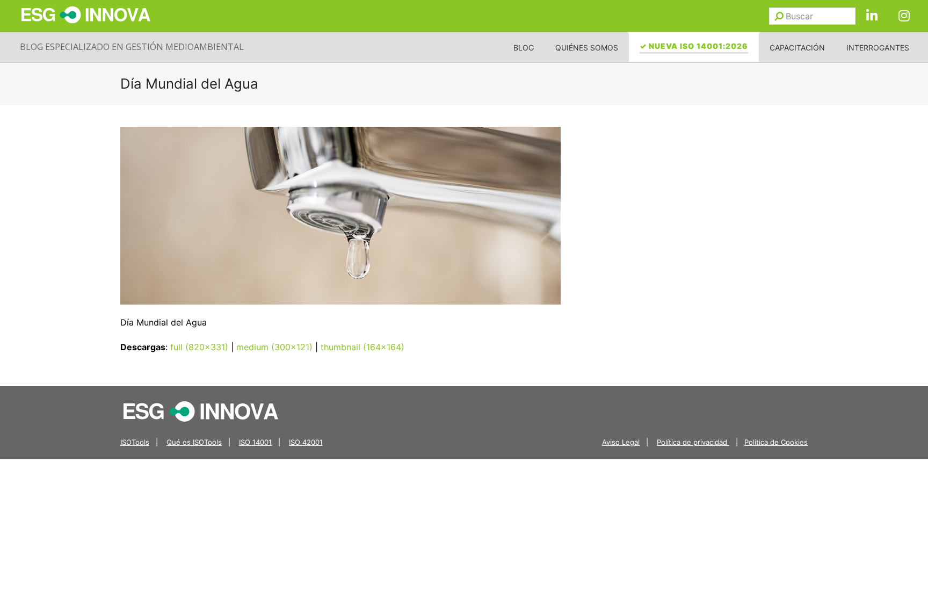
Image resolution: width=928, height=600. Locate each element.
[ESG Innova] (200, 411)
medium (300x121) (274, 347)
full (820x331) (199, 347)
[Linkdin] (872, 16)
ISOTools (134, 442)
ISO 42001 (306, 442)
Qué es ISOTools (194, 442)
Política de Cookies (776, 442)
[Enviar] (779, 16)
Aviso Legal (621, 442)
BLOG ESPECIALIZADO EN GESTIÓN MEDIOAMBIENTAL (132, 47)
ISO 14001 (255, 442)
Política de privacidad (693, 442)
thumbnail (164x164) (362, 347)
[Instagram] (904, 16)
